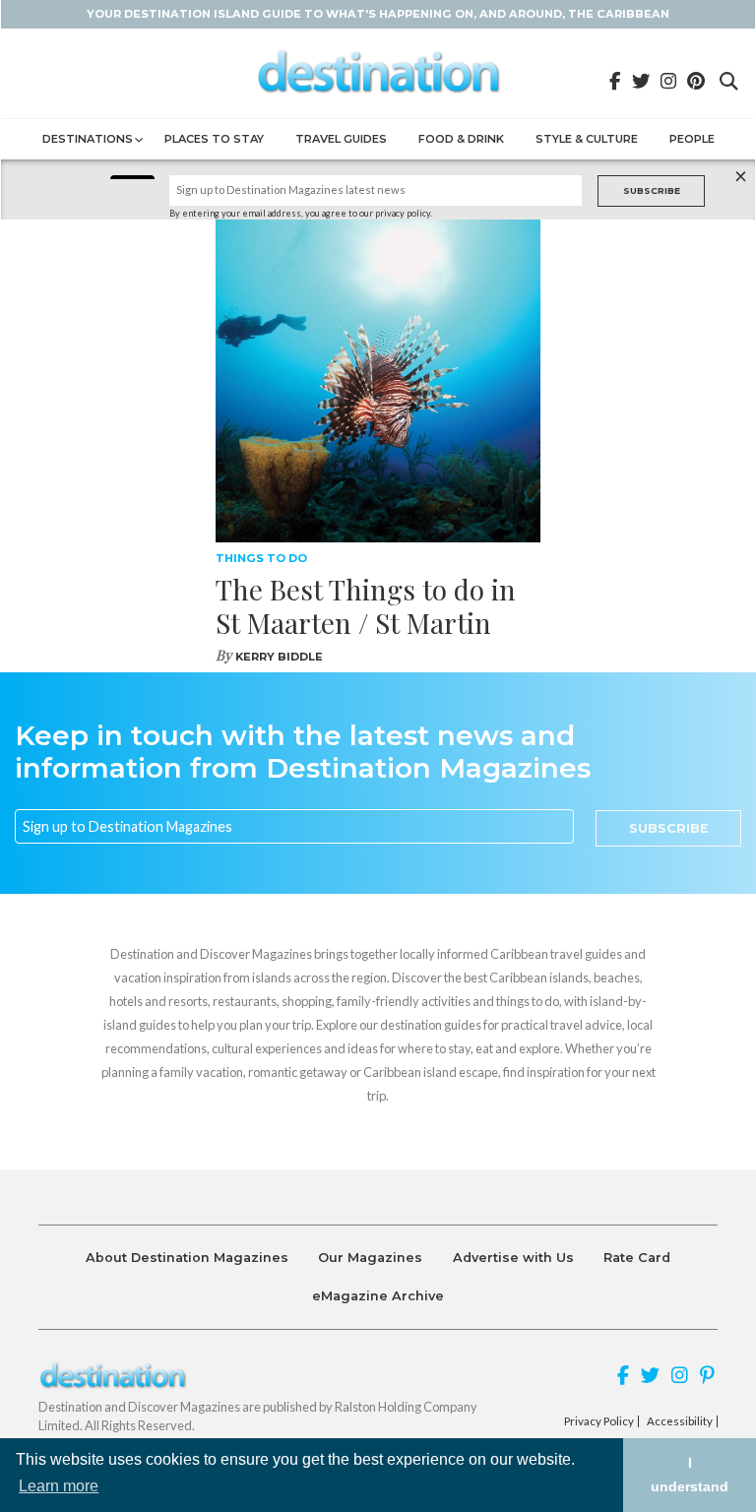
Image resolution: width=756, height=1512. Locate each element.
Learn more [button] (58, 1486)
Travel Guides (341, 139)
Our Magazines (370, 1257)
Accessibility (680, 1421)
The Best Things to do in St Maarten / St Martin (366, 606)
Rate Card (636, 1257)
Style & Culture (587, 139)
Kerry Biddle (279, 656)
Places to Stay (214, 139)
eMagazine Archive (378, 1296)
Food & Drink (461, 139)
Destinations (87, 139)
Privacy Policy (599, 1421)
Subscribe (651, 190)
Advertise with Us (513, 1257)
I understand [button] (689, 1474)
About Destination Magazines (187, 1257)
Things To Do (261, 558)
